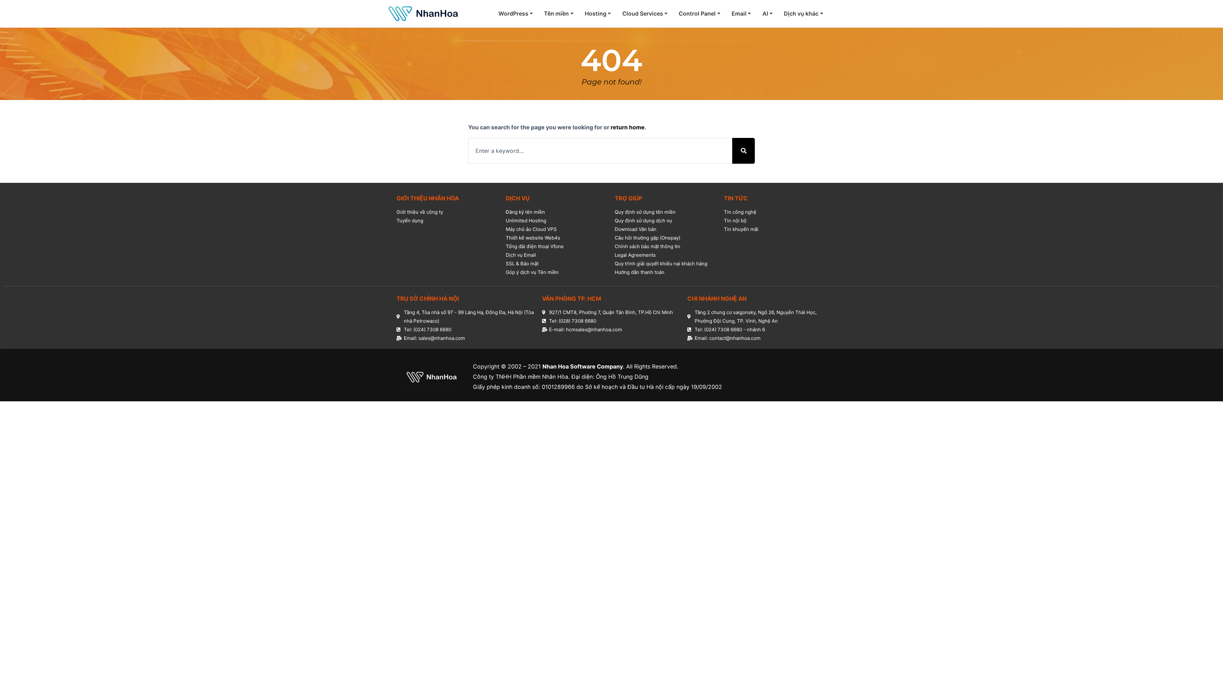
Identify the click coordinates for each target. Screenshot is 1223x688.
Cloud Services (642, 13)
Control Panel (697, 13)
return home (628, 127)
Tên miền (556, 13)
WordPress (513, 13)
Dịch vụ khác (801, 13)
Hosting (595, 13)
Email (739, 13)
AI (765, 13)
